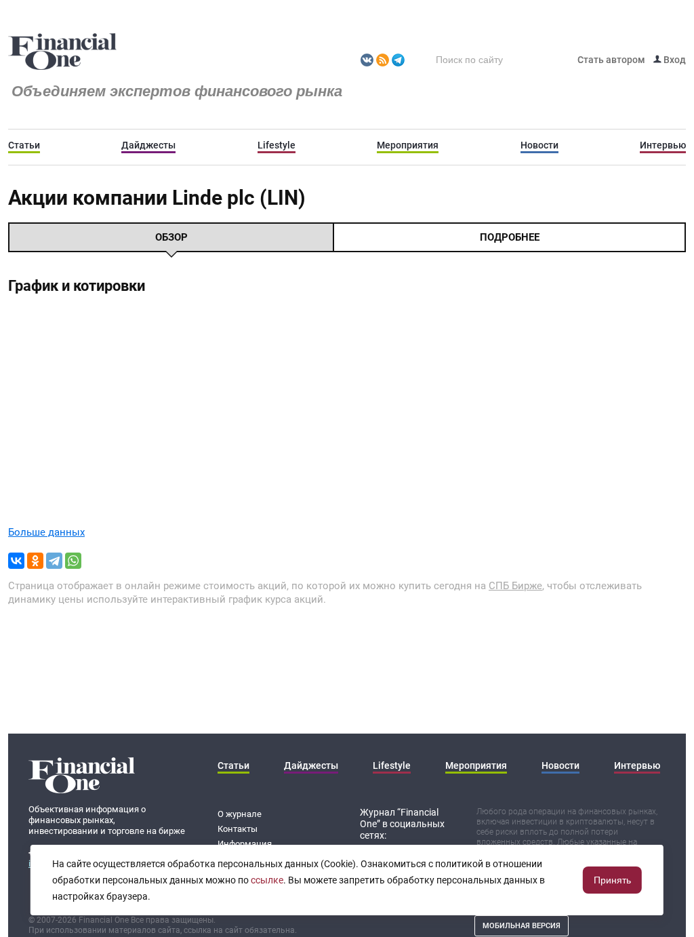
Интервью (663, 145)
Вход (673, 59)
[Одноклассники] (35, 561)
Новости (539, 145)
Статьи (24, 145)
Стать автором (611, 59)
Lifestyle (276, 145)
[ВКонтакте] (16, 561)
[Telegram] (54, 561)
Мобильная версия (521, 925)
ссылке (267, 880)
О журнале (240, 814)
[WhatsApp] (73, 561)
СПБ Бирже (515, 586)
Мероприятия (407, 145)
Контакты (238, 829)
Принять (612, 880)
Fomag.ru (62, 52)
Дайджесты (148, 145)
